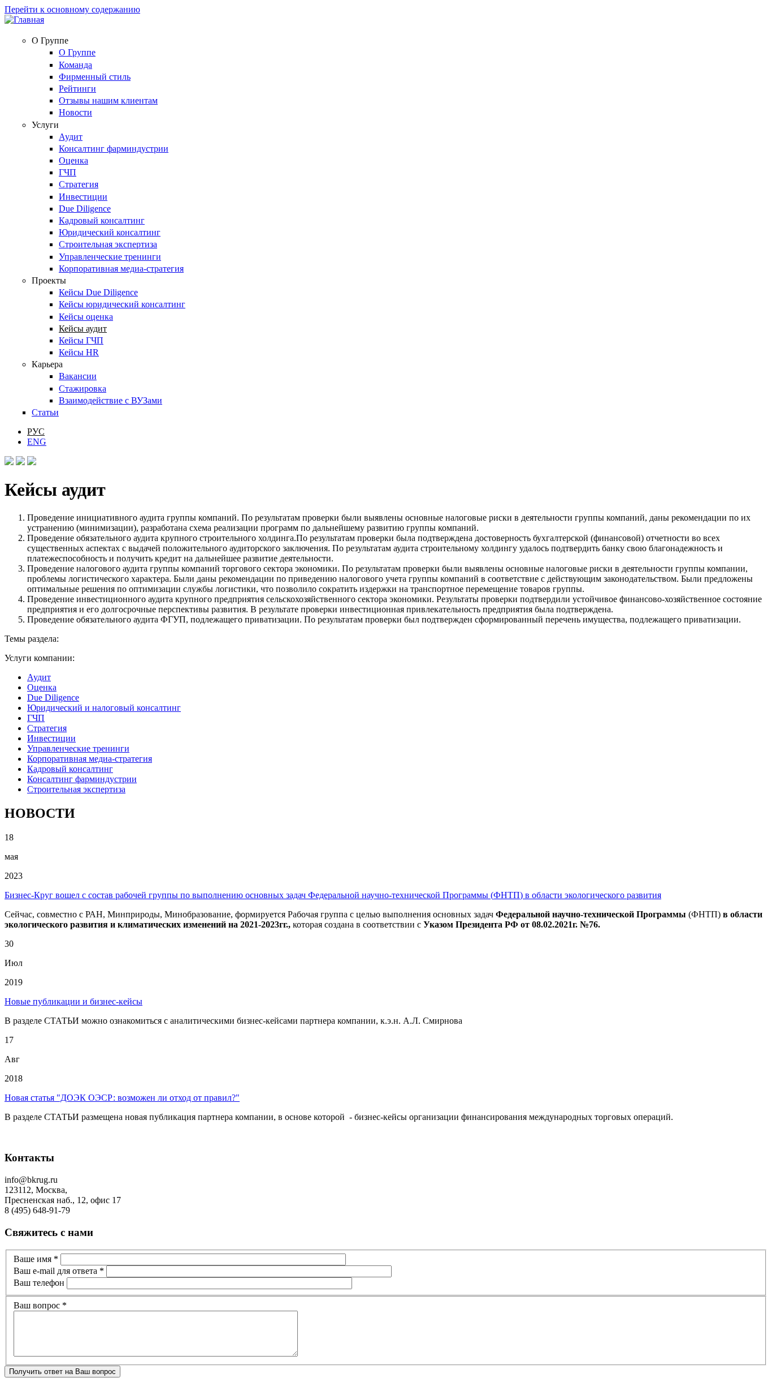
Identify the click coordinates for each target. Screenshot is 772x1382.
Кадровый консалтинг (102, 220)
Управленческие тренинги (110, 256)
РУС (36, 431)
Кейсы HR (79, 352)
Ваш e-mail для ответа (59, 1271)
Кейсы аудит (83, 328)
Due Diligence (85, 208)
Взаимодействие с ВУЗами (110, 400)
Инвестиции (83, 196)
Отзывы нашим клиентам (108, 100)
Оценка (73, 160)
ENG (36, 442)
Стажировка (82, 388)
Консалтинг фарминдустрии (113, 148)
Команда (75, 65)
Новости (75, 112)
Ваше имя (36, 1259)
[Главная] (24, 19)
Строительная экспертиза (108, 244)
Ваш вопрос (40, 1305)
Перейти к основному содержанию (72, 9)
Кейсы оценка (86, 316)
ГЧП (67, 172)
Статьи (45, 412)
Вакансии (78, 376)
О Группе (77, 52)
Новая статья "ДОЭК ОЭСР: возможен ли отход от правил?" (122, 1097)
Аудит (71, 136)
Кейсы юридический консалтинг (122, 304)
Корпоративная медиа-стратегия (121, 268)
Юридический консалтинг (110, 232)
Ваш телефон (40, 1282)
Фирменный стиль (95, 76)
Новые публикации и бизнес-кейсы (73, 1001)
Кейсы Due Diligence (98, 292)
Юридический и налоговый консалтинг (104, 708)
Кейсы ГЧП (81, 340)
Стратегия (78, 184)
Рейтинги (77, 88)
